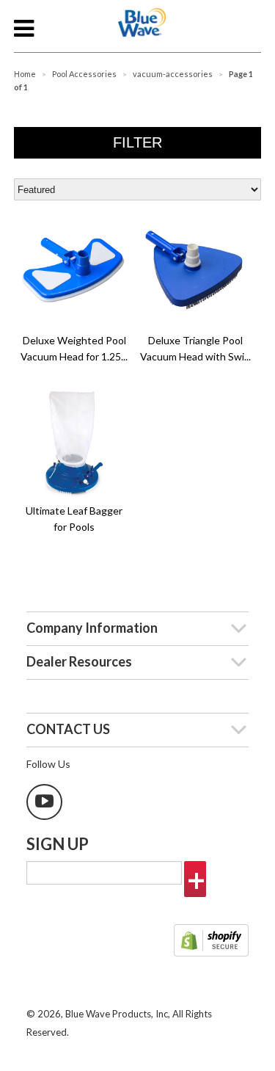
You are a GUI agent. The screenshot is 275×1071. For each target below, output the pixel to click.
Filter (137, 142)
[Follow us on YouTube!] (44, 802)
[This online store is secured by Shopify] (211, 941)
